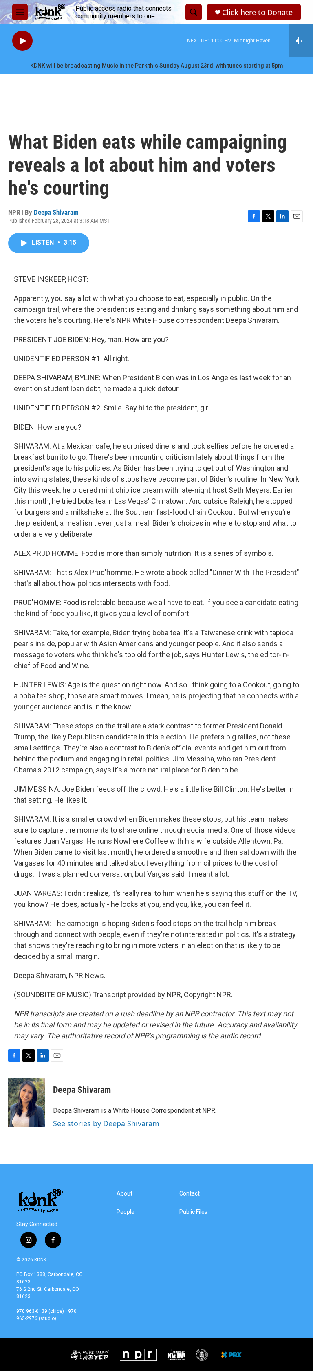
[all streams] (301, 40)
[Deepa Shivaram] (26, 1102)
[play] (22, 41)
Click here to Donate (257, 12)
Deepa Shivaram (56, 212)
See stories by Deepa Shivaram (106, 1123)
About (124, 1194)
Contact (189, 1194)
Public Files (193, 1212)
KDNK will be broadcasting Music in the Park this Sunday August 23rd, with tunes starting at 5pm (156, 65)
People (125, 1212)
